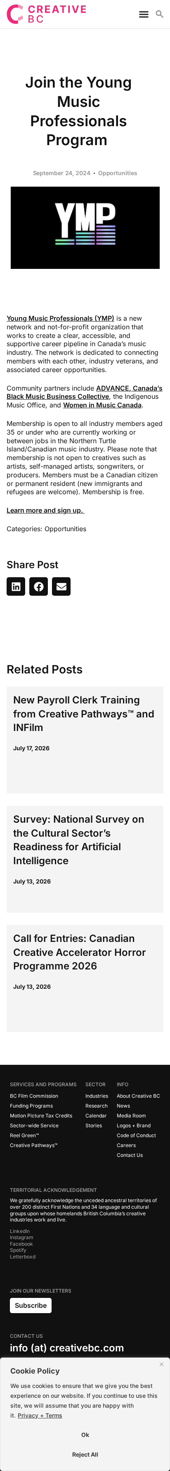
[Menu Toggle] (140, 14)
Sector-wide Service (34, 1125)
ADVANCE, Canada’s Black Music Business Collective (85, 392)
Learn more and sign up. (46, 510)
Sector (95, 1084)
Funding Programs (31, 1106)
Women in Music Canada (102, 405)
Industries (96, 1096)
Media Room (131, 1116)
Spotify (18, 1250)
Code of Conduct (136, 1135)
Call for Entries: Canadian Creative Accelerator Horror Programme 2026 (79, 952)
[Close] (161, 1364)
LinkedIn (20, 1231)
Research (96, 1106)
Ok (85, 1434)
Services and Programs (43, 1084)
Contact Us (130, 1155)
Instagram (21, 1237)
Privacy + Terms (40, 1415)
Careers (126, 1145)
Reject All (85, 1454)
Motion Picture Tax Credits (41, 1116)
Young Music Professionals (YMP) (60, 318)
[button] (16, 586)
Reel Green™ (24, 1135)
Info (122, 1084)
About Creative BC (138, 1096)
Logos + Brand (134, 1125)
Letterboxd (22, 1257)
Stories (93, 1125)
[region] (85, 1414)
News (123, 1106)
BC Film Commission (34, 1096)
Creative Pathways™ (33, 1145)
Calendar (96, 1116)
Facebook (21, 1244)
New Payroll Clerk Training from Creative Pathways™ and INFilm (83, 713)
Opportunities (117, 172)
